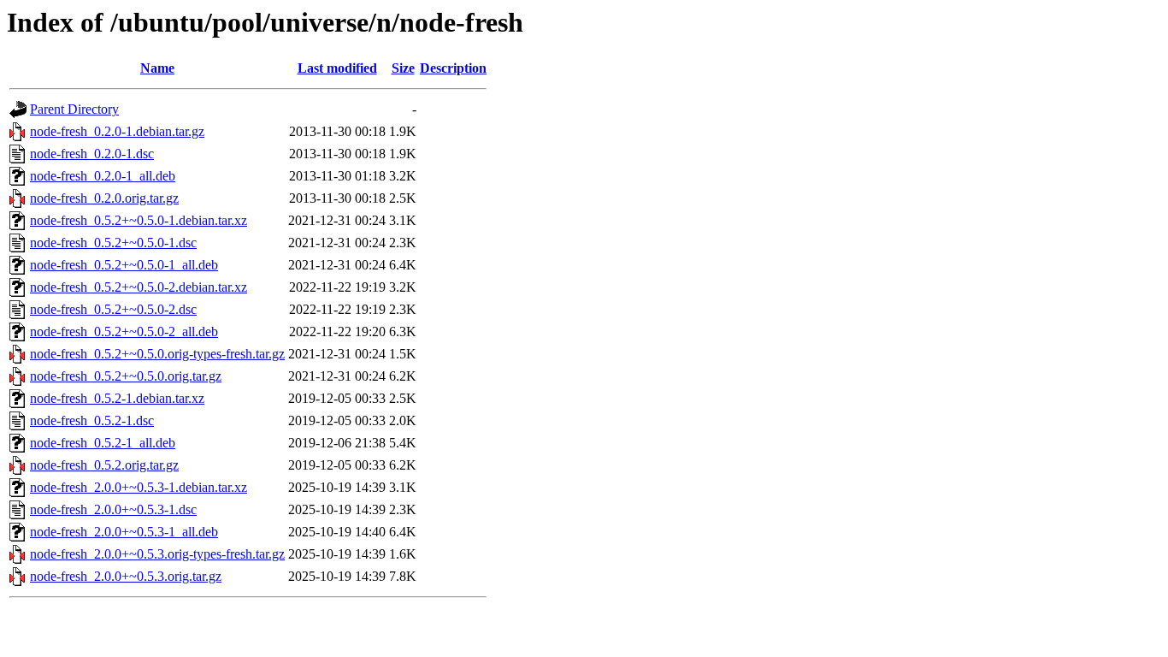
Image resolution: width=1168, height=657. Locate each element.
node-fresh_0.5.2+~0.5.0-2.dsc (113, 309)
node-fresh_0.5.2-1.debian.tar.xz (117, 398)
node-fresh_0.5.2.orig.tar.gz (104, 465)
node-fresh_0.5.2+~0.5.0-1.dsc (113, 242)
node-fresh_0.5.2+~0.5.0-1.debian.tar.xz (138, 220)
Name (157, 68)
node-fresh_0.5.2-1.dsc (92, 420)
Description (453, 68)
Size (403, 68)
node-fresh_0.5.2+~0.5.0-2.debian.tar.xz (138, 287)
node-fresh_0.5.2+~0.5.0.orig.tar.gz (125, 376)
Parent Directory (74, 109)
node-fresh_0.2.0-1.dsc (92, 153)
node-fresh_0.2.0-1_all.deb (102, 176)
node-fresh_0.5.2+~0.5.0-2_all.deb (124, 331)
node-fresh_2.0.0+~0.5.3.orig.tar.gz (125, 576)
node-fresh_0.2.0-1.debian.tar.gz (117, 131)
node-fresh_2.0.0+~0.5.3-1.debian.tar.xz (138, 487)
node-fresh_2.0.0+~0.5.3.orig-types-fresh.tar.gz (157, 554)
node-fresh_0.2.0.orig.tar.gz (104, 198)
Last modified (337, 68)
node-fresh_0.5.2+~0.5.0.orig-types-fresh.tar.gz (157, 353)
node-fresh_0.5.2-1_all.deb (102, 442)
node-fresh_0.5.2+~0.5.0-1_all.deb (124, 264)
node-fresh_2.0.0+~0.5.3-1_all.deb (124, 531)
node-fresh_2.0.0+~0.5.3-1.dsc (113, 509)
